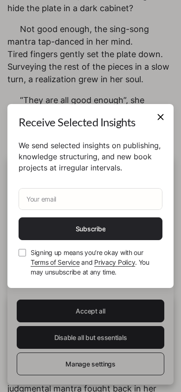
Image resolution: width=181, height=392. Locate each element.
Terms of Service (55, 262)
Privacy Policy (114, 262)
